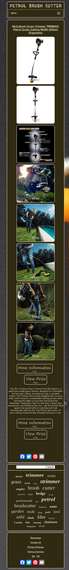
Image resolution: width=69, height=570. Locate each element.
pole (47, 512)
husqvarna (31, 526)
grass (16, 482)
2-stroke (18, 522)
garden (17, 511)
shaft (35, 483)
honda (51, 495)
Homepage (35, 538)
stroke (51, 476)
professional (24, 500)
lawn (30, 494)
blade (31, 517)
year (36, 501)
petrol (48, 499)
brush (33, 488)
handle (27, 483)
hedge (41, 493)
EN (33, 556)
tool (57, 511)
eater (53, 506)
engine (20, 489)
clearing (37, 522)
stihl (20, 516)
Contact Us (35, 542)
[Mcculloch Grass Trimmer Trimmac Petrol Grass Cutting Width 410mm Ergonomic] (35, 60)
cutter (49, 488)
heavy (52, 518)
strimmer (50, 481)
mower (19, 476)
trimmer (35, 475)
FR (38, 556)
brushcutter (25, 505)
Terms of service (35, 552)
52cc (41, 516)
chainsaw (50, 522)
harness (43, 507)
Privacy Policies (36, 547)
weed (41, 526)
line (28, 522)
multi (31, 512)
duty (40, 512)
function (21, 494)
